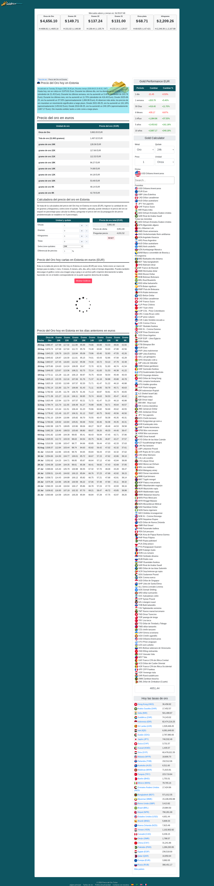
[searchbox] (154, 180)
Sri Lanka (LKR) (144, 726)
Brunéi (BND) (143, 821)
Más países (139, 869)
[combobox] (154, 427)
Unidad (158, 157)
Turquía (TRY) (143, 774)
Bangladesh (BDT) (145, 795)
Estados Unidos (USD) (147, 817)
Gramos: (41, 230)
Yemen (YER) (143, 830)
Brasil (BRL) (142, 808)
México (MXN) (143, 783)
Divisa (137, 169)
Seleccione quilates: (46, 246)
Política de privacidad (103, 885)
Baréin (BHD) (143, 779)
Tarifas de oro (88, 885)
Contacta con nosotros (121, 885)
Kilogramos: (43, 236)
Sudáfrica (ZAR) (144, 717)
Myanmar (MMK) (144, 799)
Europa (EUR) (143, 860)
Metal (137, 144)
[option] (154, 188)
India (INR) (142, 713)
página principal (75, 885)
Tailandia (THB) (144, 761)
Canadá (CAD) (144, 834)
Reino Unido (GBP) (146, 803)
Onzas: (41, 225)
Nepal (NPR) (143, 812)
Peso (137, 157)
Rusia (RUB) (143, 865)
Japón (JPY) (143, 739)
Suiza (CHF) (143, 744)
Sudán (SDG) (143, 735)
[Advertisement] (107, 55)
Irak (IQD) (141, 730)
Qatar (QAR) (143, 856)
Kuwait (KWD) (143, 748)
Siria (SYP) (142, 752)
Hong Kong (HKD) (145, 704)
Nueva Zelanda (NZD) (147, 825)
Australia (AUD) (144, 765)
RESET (111, 238)
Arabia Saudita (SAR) (147, 709)
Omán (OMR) (143, 838)
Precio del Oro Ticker (110, 882)
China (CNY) (143, 843)
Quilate (158, 144)
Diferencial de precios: (47, 251)
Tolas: (40, 241)
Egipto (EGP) (143, 852)
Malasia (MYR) (144, 757)
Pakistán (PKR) (144, 847)
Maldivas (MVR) (144, 770)
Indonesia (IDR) (144, 722)
